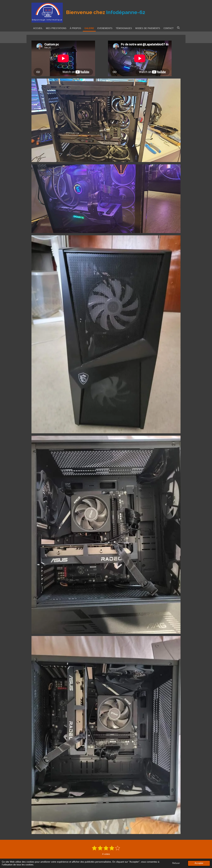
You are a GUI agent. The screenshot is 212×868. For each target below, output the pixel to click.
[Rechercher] (178, 27)
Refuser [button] (176, 863)
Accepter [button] (199, 863)
